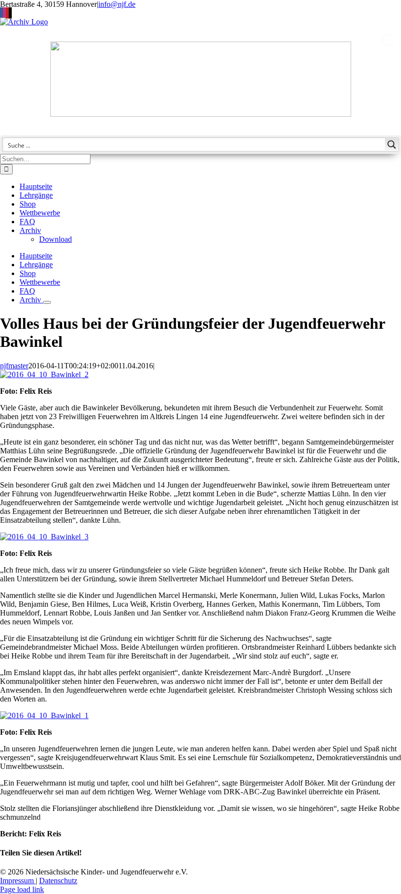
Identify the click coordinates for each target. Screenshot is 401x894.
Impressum (18, 880)
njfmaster (14, 366)
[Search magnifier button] (392, 144)
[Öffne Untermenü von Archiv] (47, 302)
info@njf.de (116, 4)
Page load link (22, 889)
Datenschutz (58, 880)
